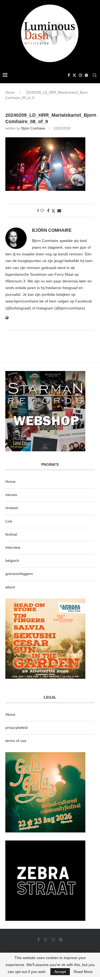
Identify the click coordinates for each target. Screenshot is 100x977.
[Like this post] (42, 211)
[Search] (94, 75)
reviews (11, 508)
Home (9, 92)
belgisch (12, 560)
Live (8, 521)
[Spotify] (86, 75)
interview (12, 547)
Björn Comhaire (33, 128)
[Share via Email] (59, 211)
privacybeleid (16, 727)
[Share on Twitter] (53, 211)
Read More (83, 972)
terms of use (15, 741)
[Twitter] (74, 75)
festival (11, 534)
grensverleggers (19, 573)
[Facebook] (69, 75)
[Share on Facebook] (48, 211)
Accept (60, 972)
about (10, 587)
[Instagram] (80, 75)
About (10, 714)
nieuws (11, 495)
